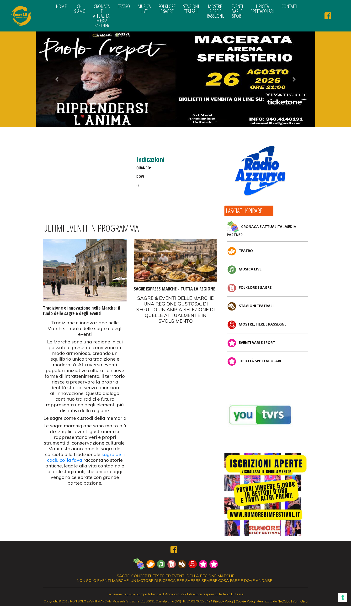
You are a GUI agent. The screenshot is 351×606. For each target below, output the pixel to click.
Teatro (124, 6)
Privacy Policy (223, 601)
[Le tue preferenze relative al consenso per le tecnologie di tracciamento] (342, 597)
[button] (57, 79)
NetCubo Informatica (293, 601)
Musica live (144, 8)
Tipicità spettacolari (262, 8)
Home (61, 6)
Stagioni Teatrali (191, 8)
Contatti (289, 6)
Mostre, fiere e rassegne (215, 11)
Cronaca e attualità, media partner (101, 16)
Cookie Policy (245, 601)
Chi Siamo (79, 8)
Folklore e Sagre (167, 8)
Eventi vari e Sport (237, 11)
